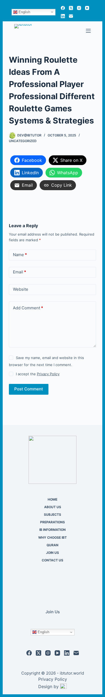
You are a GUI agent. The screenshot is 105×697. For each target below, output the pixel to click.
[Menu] (88, 30)
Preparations (52, 522)
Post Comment (28, 388)
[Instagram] (79, 8)
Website (20, 289)
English (24, 12)
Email (19, 271)
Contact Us (52, 560)
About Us (52, 507)
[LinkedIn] (63, 16)
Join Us (52, 553)
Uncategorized (23, 141)
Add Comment (28, 307)
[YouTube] (87, 8)
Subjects (52, 514)
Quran (52, 545)
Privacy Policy (48, 374)
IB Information (52, 530)
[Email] (71, 16)
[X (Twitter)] (71, 8)
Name (20, 254)
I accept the (38, 374)
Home (52, 499)
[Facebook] (63, 8)
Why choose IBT (52, 537)
